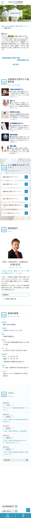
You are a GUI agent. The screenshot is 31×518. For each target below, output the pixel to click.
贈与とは (4, 34)
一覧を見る (6, 460)
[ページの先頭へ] (28, 510)
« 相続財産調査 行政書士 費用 (10, 58)
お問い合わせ (6, 511)
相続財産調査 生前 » (23, 60)
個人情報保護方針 (8, 506)
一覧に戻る (15, 64)
